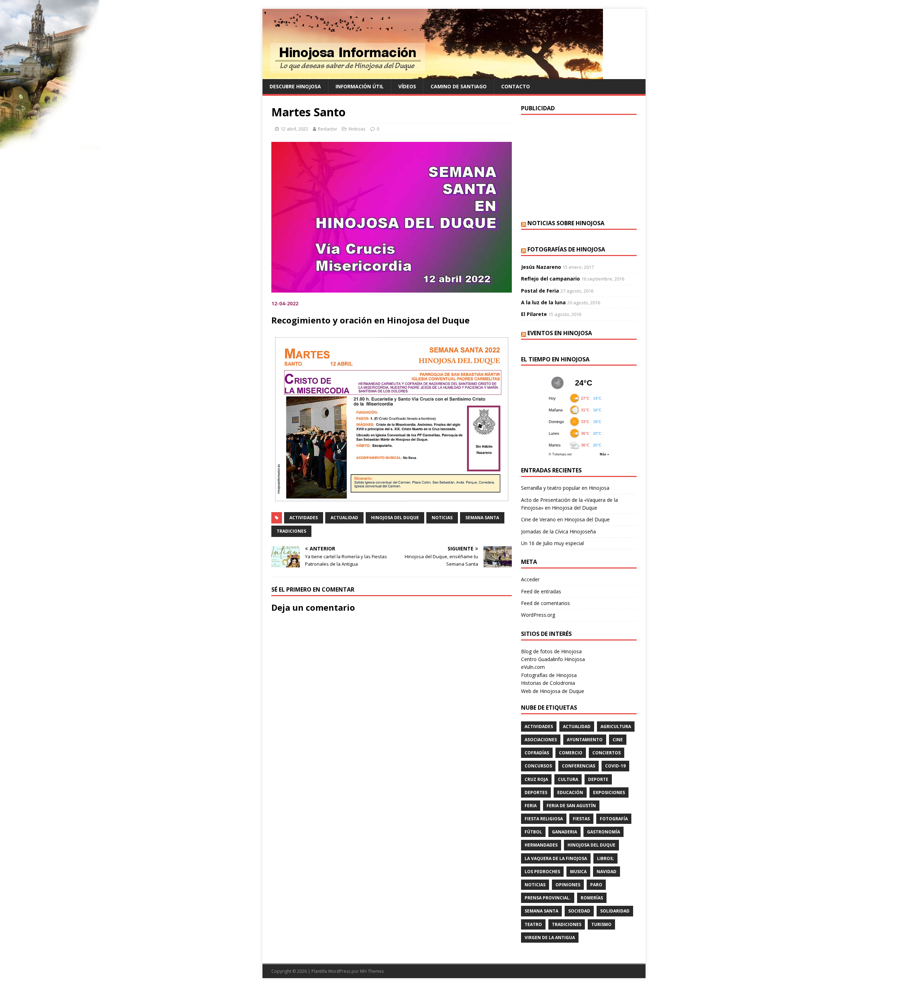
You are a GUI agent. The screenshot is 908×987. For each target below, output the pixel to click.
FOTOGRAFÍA (614, 819)
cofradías (537, 753)
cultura (568, 779)
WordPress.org (538, 614)
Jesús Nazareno (541, 267)
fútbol (533, 832)
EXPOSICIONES (609, 792)
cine (618, 740)
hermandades (541, 845)
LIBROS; (605, 858)
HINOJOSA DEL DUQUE (395, 518)
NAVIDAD (606, 872)
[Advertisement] (579, 166)
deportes (536, 792)
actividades (303, 518)
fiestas (581, 819)
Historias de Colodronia (548, 683)
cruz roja (536, 779)
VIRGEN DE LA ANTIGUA (550, 938)
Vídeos (407, 86)
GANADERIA (564, 832)
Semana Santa (482, 518)
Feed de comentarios (545, 603)
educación (570, 792)
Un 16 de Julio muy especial (552, 543)
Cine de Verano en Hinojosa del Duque (565, 519)
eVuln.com (533, 667)
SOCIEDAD (579, 911)
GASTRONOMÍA (603, 832)
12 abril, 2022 (294, 129)
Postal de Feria (540, 290)
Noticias (357, 129)
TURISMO (601, 924)
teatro (533, 924)
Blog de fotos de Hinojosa (551, 651)
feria (531, 806)
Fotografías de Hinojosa (566, 249)
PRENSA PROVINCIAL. (548, 898)
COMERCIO (570, 753)
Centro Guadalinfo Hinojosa (553, 659)
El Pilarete (534, 314)
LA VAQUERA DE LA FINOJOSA (556, 858)
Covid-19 (615, 766)
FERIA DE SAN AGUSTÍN (571, 806)
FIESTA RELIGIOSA (544, 819)
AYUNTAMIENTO (585, 740)
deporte (598, 779)
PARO (596, 885)
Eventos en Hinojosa (559, 333)
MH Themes (372, 971)
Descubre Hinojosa (295, 86)
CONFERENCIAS (578, 766)
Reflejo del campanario (550, 278)
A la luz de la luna (543, 302)
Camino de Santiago (459, 86)
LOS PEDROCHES (542, 872)
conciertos (606, 753)
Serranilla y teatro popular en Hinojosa (565, 487)
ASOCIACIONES (541, 740)
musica (578, 872)
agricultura (615, 726)
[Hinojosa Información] (432, 75)
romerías (592, 898)
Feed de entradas (541, 591)
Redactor (327, 129)
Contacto (515, 86)
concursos (538, 766)
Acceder (530, 579)
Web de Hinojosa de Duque (552, 691)
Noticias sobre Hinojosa (565, 223)
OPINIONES (567, 885)
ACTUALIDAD (344, 518)
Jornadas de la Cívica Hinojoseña (558, 531)
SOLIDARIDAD (615, 911)
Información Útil (360, 86)
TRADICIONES (291, 531)
